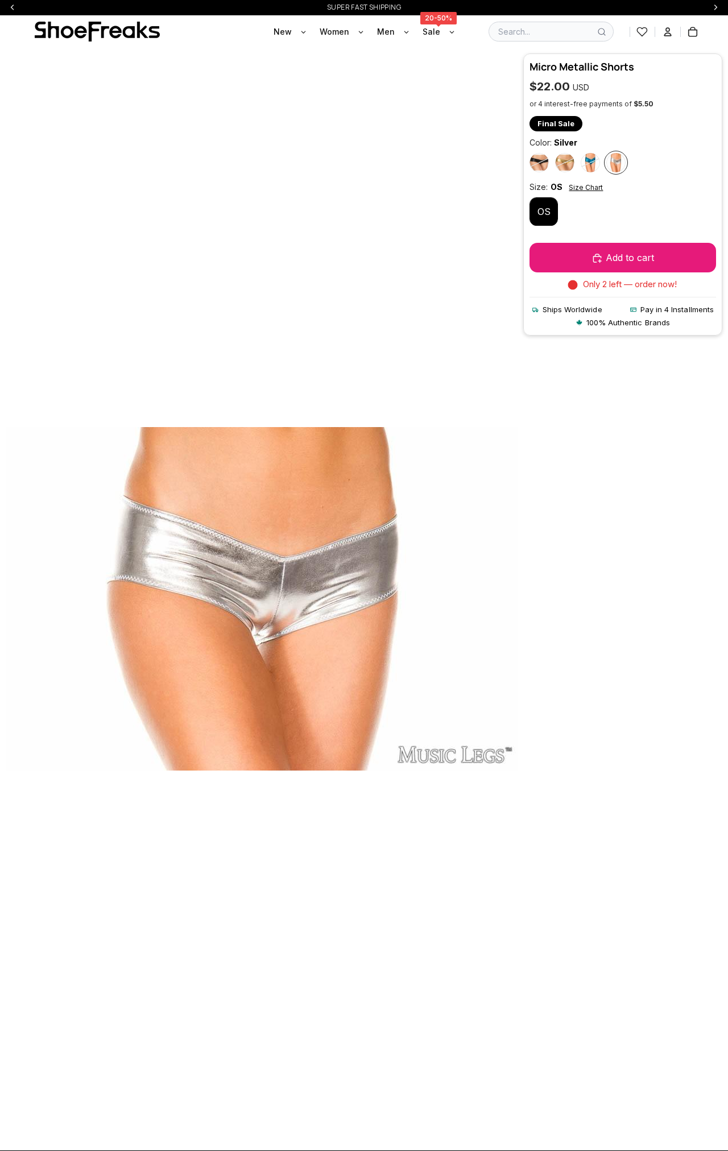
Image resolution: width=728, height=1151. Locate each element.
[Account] (667, 31)
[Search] (602, 32)
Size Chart (586, 187)
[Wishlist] (642, 31)
